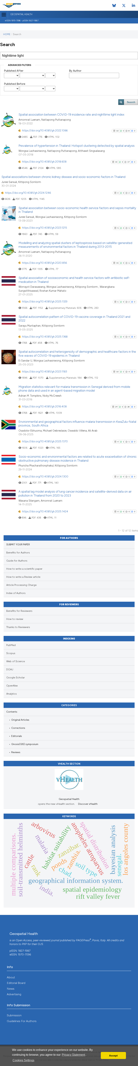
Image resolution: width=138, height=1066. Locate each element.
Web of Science (15, 661)
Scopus (10, 653)
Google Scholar (15, 677)
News (10, 988)
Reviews (15, 752)
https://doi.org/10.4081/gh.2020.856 (44, 262)
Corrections (18, 727)
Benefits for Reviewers (19, 610)
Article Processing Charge (21, 585)
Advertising (14, 994)
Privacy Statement (73, 1054)
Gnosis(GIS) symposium (24, 744)
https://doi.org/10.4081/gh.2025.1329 (44, 301)
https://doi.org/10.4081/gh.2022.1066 (45, 130)
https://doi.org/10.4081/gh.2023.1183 (44, 371)
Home (6, 34)
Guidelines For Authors (21, 1021)
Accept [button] (113, 1055)
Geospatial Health (21, 14)
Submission (14, 1015)
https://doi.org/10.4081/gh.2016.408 (44, 406)
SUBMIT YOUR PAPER (18, 544)
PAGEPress (83, 940)
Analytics (11, 693)
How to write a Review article (23, 576)
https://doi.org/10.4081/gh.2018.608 (44, 161)
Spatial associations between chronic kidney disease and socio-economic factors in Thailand (63, 177)
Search (131, 102)
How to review (14, 619)
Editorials (16, 736)
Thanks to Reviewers (18, 627)
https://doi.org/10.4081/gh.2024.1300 (45, 476)
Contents (11, 711)
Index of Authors (16, 593)
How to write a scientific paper (24, 568)
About (11, 977)
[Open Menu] (4, 15)
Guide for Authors (16, 560)
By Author (75, 70)
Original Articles (20, 719)
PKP (24, 944)
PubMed (11, 645)
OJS (40, 944)
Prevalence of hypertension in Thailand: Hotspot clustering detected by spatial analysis (77, 145)
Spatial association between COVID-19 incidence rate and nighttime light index (71, 114)
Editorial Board (16, 983)
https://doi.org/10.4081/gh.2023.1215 (44, 227)
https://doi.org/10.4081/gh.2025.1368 (45, 336)
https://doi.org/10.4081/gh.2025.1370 (45, 441)
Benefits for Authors (18, 552)
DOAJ (9, 669)
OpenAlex (12, 685)
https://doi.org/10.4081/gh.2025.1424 (45, 511)
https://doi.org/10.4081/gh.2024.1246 (28, 192)
